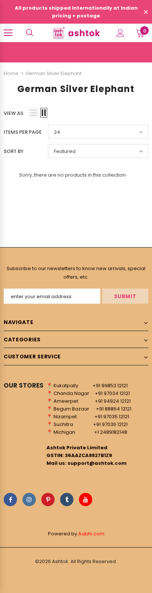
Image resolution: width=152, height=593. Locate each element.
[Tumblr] (66, 499)
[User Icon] (120, 33)
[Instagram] (29, 499)
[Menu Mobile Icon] (8, 32)
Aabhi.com (91, 533)
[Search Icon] (29, 33)
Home (11, 73)
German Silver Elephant (53, 73)
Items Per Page (23, 132)
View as (13, 113)
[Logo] (76, 32)
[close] (145, 12)
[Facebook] (10, 499)
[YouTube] (85, 499)
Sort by (14, 151)
